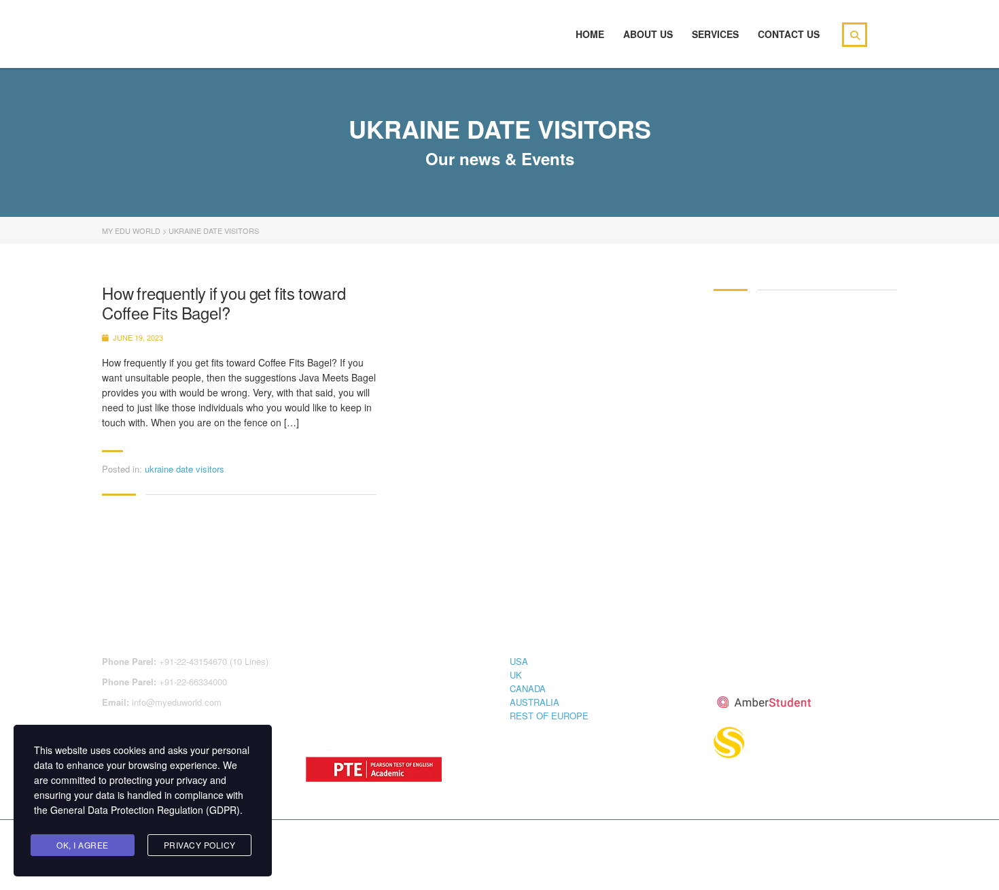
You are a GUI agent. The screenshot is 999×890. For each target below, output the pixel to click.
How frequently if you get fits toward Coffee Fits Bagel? (224, 303)
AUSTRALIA (534, 702)
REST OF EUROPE (549, 715)
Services (715, 34)
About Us (648, 34)
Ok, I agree (82, 845)
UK (516, 674)
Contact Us (789, 34)
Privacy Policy (200, 845)
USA (519, 661)
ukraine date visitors (184, 468)
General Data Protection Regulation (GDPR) (145, 810)
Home (590, 34)
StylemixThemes (389, 844)
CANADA (528, 688)
